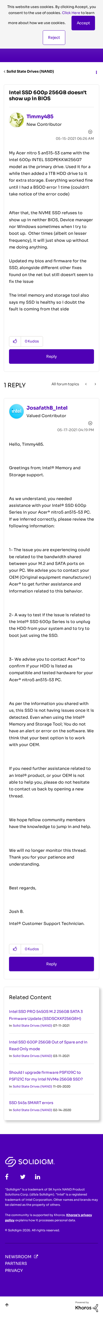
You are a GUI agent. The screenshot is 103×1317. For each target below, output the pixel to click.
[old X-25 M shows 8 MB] (94, 384)
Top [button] (7, 1304)
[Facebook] (6, 1177)
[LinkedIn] (37, 1177)
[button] (83, 23)
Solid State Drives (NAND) (30, 71)
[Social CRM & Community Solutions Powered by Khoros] (87, 1306)
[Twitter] (23, 1177)
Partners (16, 1263)
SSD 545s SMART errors (31, 1102)
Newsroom (18, 1256)
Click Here (71, 13)
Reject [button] (54, 37)
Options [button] (96, 71)
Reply (51, 356)
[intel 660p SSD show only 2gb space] (86, 384)
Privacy (14, 1270)
